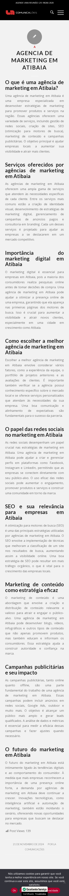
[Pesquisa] (50, 12)
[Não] (64, 882)
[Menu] (59, 12)
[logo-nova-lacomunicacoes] (28, 12)
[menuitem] (50, 12)
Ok (14, 890)
